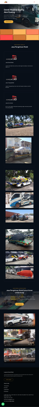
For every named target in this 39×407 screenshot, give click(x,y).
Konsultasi (6, 387)
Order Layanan (8, 379)
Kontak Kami (6, 391)
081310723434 (8, 21)
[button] (2, 404)
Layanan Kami (19, 304)
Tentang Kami (6, 385)
